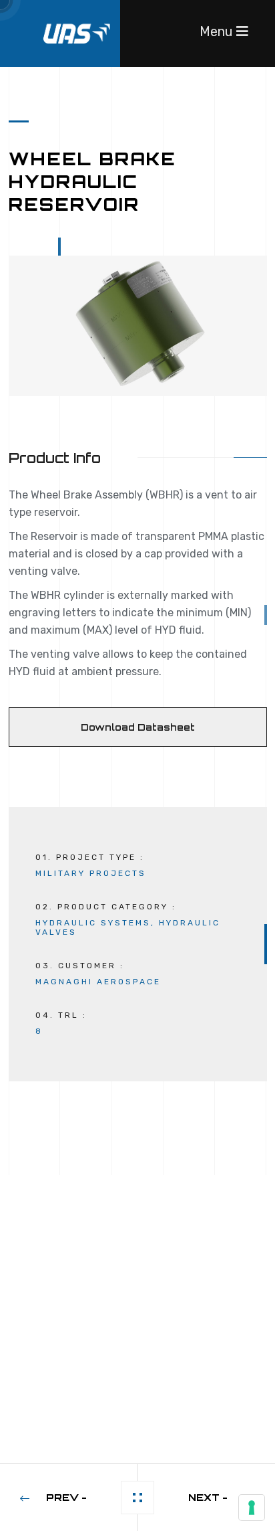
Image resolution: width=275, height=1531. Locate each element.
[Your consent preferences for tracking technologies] (251, 1507)
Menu (218, 31)
